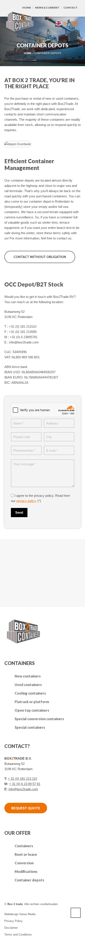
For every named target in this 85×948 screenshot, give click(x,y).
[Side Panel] (72, 23)
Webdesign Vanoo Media (20, 914)
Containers (24, 846)
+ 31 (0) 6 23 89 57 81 (24, 784)
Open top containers (32, 710)
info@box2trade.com (23, 789)
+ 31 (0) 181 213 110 (22, 778)
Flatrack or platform (32, 702)
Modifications (26, 871)
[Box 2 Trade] (19, 22)
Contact (70, 7)
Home (26, 7)
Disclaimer (11, 927)
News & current (47, 7)
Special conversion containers (39, 719)
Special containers (30, 727)
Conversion (24, 863)
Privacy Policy (13, 921)
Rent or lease (26, 854)
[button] (5, 942)
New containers (28, 676)
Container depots (29, 880)
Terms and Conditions (18, 934)
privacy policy (26, 501)
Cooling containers (30, 693)
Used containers (28, 685)
